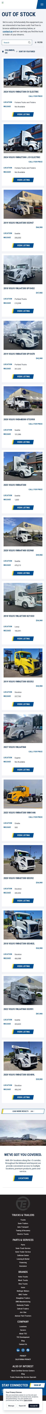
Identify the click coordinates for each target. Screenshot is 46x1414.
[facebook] (28, 1350)
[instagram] (23, 1350)
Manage (11, 1406)
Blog (23, 1374)
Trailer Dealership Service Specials (23, 1377)
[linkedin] (18, 1350)
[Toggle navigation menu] (42, 4)
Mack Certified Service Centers (23, 1371)
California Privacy (23, 1359)
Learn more (28, 1400)
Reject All (22, 1406)
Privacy (23, 1356)
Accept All (34, 1406)
